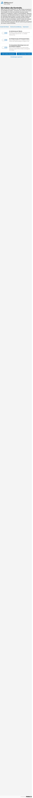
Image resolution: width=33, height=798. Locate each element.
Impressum (26, 26)
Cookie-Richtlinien (4, 26)
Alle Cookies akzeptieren (8, 53)
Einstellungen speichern (16, 57)
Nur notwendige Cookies (24, 53)
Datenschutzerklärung (15, 26)
